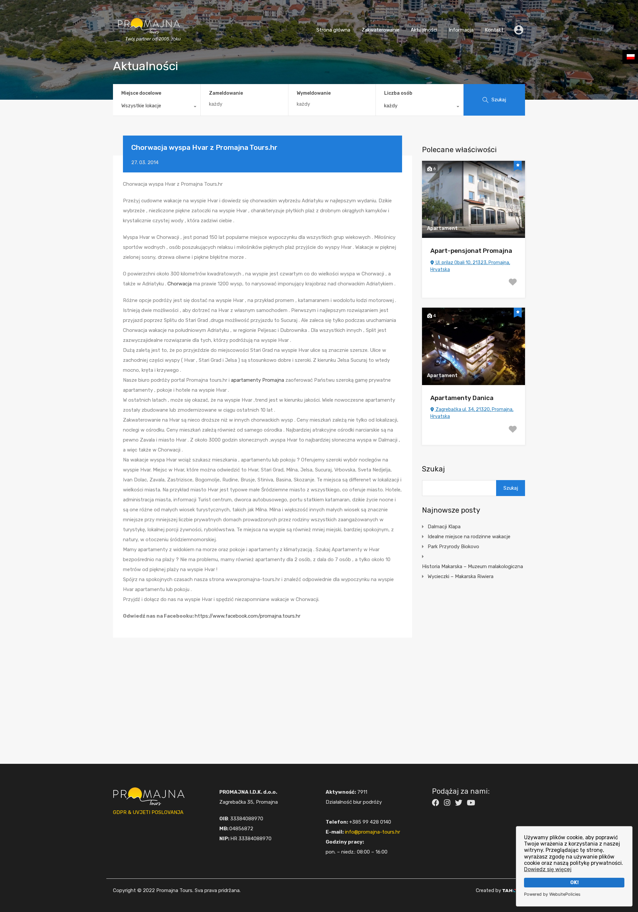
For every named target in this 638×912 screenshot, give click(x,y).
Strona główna (333, 30)
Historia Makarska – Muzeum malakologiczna (472, 566)
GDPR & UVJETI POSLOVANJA (148, 812)
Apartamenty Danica (461, 398)
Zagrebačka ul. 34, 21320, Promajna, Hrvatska (471, 413)
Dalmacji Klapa (444, 527)
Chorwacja (179, 284)
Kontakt (494, 30)
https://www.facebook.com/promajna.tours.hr (247, 616)
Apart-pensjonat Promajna (471, 250)
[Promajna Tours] (149, 48)
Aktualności (424, 30)
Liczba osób (398, 93)
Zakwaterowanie (380, 30)
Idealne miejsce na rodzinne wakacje (469, 537)
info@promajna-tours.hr (372, 832)
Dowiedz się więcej (548, 869)
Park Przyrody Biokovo (453, 547)
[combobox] (156, 107)
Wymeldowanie (314, 93)
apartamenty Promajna (257, 380)
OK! (574, 882)
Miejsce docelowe (141, 93)
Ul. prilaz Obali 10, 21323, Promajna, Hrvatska (470, 266)
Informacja (461, 30)
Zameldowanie (226, 93)
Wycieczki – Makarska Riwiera (460, 576)
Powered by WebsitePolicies (552, 894)
